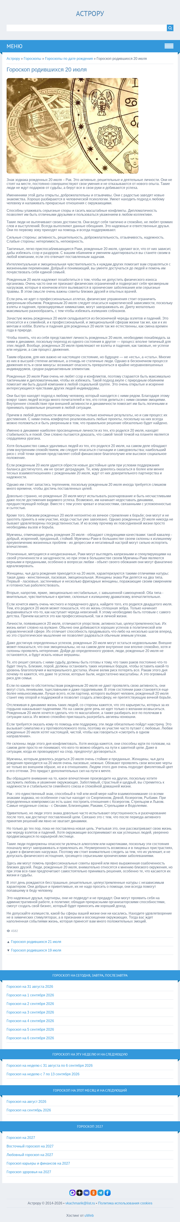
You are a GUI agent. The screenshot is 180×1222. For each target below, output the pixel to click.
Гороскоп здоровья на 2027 (29, 1172)
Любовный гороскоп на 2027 (30, 1155)
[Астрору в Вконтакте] (86, 1194)
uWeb (89, 1215)
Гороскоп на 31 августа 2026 (30, 986)
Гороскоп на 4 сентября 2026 (30, 1021)
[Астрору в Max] (72, 1194)
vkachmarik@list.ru (80, 1203)
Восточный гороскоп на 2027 (30, 1146)
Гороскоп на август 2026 (26, 1101)
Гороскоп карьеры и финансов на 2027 (38, 1163)
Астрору (90, 13)
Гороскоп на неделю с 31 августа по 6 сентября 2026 (50, 1065)
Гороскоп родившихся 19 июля (36, 950)
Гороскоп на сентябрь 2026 (29, 1110)
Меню (14, 46)
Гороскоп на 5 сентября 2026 (30, 1029)
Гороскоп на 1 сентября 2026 (30, 995)
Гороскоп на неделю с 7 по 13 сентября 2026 (43, 1074)
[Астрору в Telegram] (100, 1194)
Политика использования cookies (125, 1203)
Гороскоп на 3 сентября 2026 (30, 1012)
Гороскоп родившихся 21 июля (36, 942)
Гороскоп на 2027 (21, 1138)
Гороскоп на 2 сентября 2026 (30, 1004)
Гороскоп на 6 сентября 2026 (30, 1038)
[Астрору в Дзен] (79, 1194)
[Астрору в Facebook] (107, 1194)
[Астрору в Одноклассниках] (93, 1194)
